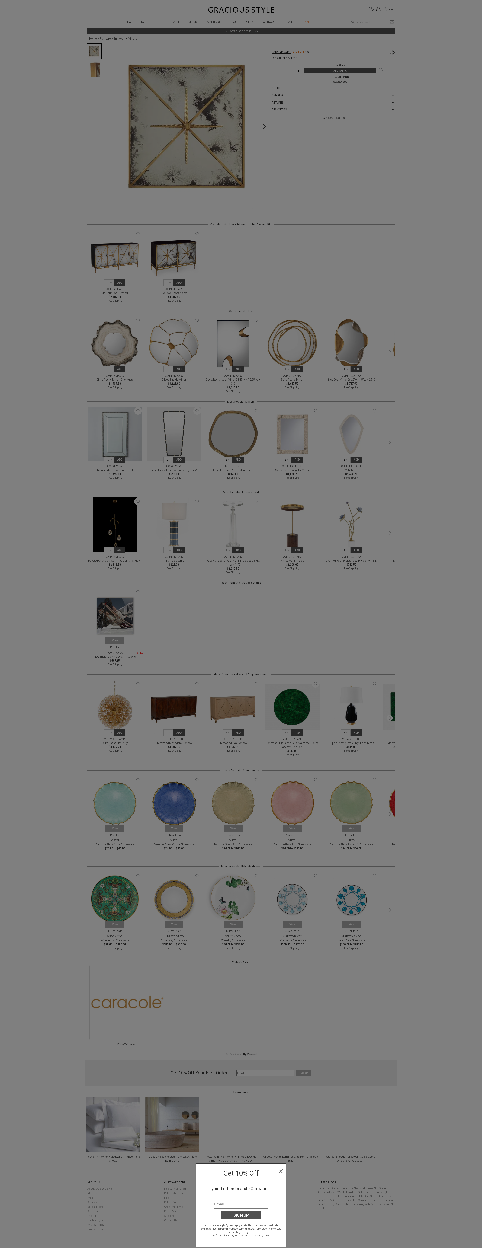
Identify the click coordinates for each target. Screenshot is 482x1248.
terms (251, 1235)
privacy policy (263, 1235)
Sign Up (241, 1215)
